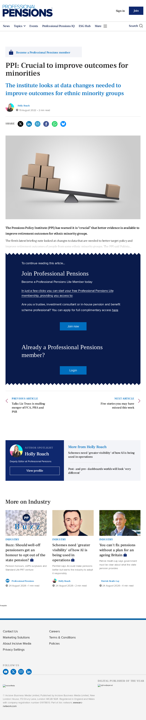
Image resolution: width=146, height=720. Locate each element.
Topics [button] (18, 26)
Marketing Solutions (16, 637)
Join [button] (136, 11)
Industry (12, 539)
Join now (73, 326)
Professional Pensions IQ (58, 26)
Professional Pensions (23, 581)
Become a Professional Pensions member (43, 53)
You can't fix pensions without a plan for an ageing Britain (117, 550)
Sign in (120, 11)
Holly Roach (24, 105)
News (6, 26)
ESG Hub (85, 26)
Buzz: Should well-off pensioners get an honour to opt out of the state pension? (25, 552)
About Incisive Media (17, 643)
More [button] (98, 26)
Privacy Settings (14, 649)
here (115, 310)
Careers (54, 631)
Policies (54, 643)
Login (73, 370)
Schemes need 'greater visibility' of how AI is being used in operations (71, 552)
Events (33, 26)
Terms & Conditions (62, 637)
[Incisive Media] (9, 685)
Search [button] (133, 26)
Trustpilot (3, 605)
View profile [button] (34, 471)
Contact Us (10, 631)
